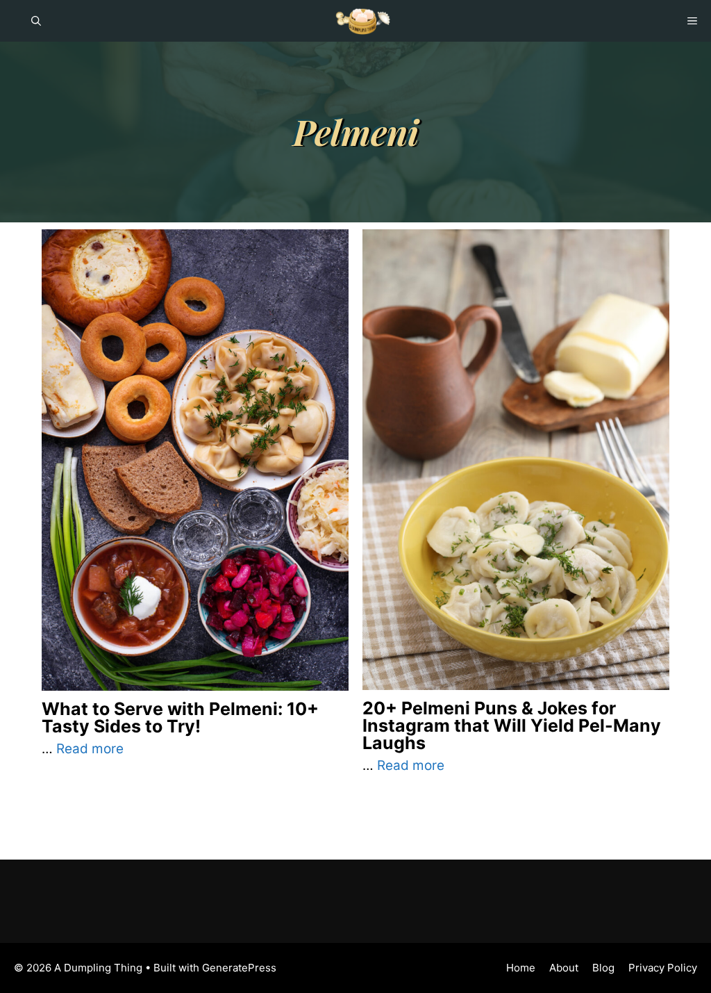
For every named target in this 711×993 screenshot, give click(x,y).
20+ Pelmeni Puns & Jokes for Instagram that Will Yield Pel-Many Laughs (511, 725)
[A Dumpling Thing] (362, 21)
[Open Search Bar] (36, 21)
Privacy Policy (662, 967)
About (563, 967)
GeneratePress (239, 967)
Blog (603, 967)
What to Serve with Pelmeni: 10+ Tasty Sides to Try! (180, 717)
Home (520, 967)
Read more (90, 749)
